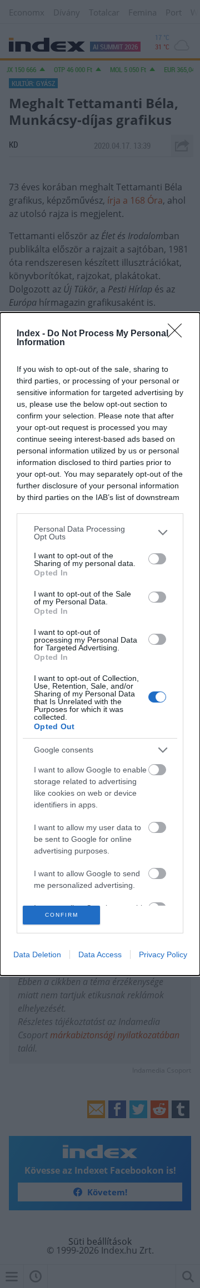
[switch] (157, 558)
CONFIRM (61, 915)
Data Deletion (37, 954)
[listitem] (100, 533)
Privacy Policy (163, 954)
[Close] (178, 334)
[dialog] (100, 644)
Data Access (100, 954)
